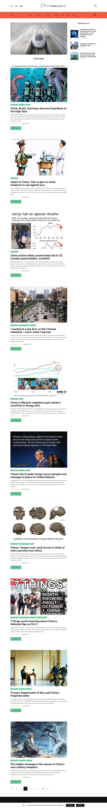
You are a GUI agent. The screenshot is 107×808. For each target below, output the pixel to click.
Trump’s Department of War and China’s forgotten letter (35, 694)
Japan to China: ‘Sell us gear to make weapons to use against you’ (33, 183)
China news (14, 104)
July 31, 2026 (82, 47)
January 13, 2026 (14, 197)
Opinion (29, 689)
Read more (15, 128)
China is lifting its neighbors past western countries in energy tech (35, 404)
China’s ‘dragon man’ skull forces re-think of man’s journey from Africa (37, 549)
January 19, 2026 (14, 123)
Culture (22, 104)
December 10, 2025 (14, 344)
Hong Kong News (41, 617)
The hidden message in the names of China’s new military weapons (37, 766)
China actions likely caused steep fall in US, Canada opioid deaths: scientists (36, 257)
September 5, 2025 (14, 777)
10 (43, 788)
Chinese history (24, 325)
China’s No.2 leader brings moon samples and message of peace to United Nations (38, 475)
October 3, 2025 (14, 415)
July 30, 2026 (83, 58)
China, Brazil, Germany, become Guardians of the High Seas (38, 110)
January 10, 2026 (14, 270)
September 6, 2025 (14, 705)
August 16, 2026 (83, 38)
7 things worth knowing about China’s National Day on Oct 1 (33, 623)
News (28, 104)
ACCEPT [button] (70, 805)
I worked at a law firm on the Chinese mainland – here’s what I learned (33, 330)
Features (29, 760)
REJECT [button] (80, 805)
